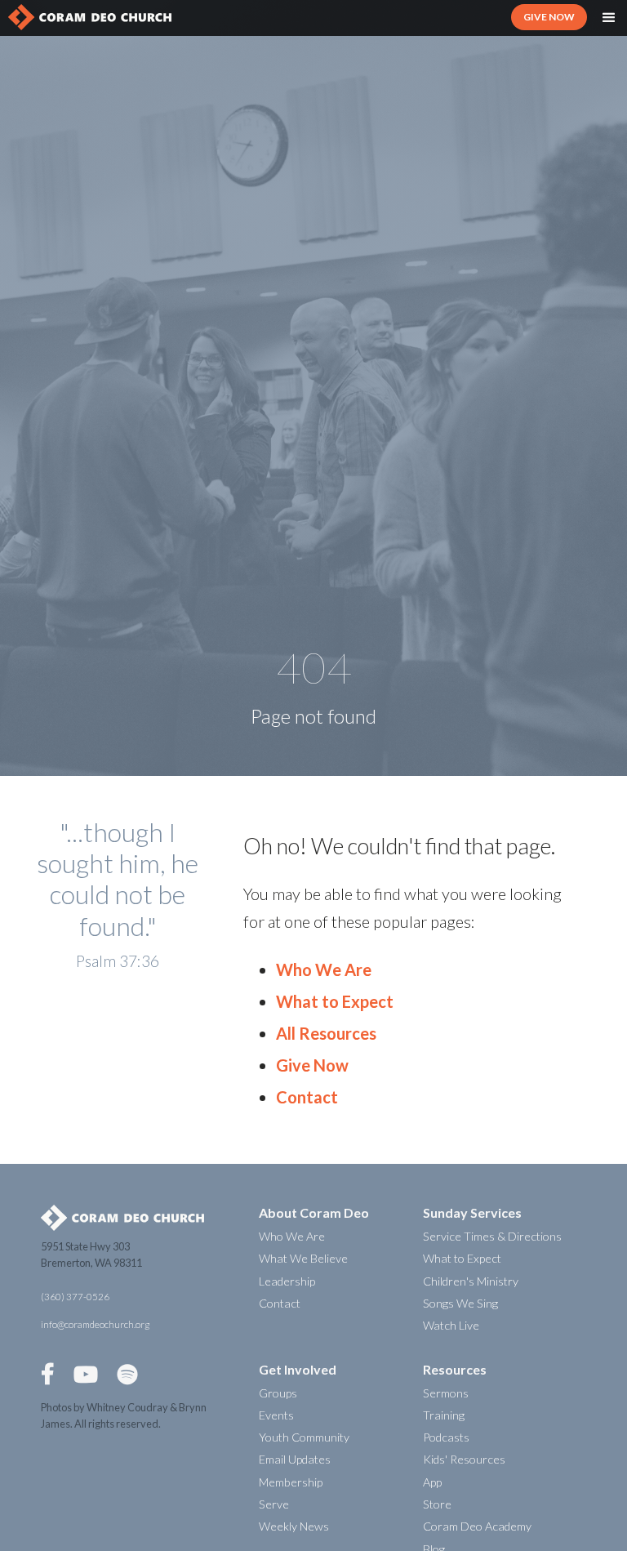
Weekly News (294, 1526)
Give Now (312, 1065)
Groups (278, 1393)
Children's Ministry (470, 1281)
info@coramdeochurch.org (95, 1324)
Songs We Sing (460, 1303)
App (432, 1482)
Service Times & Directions (492, 1236)
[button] (609, 18)
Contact (307, 1097)
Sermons (446, 1393)
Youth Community (304, 1437)
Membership (290, 1482)
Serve (274, 1504)
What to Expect (335, 1001)
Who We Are (323, 969)
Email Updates (295, 1459)
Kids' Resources (464, 1459)
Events (276, 1415)
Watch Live (451, 1325)
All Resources (326, 1033)
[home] (89, 17)
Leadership (287, 1281)
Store (437, 1504)
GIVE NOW (549, 17)
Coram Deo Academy (477, 1526)
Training (444, 1415)
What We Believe (303, 1258)
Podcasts (446, 1437)
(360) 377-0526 (75, 1296)
